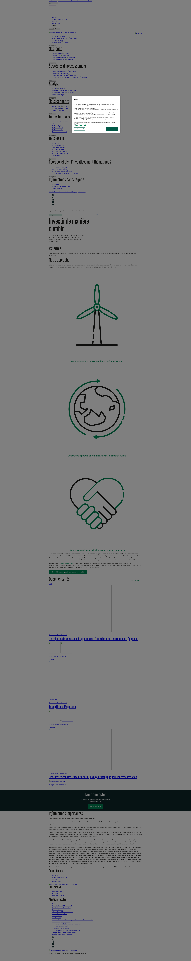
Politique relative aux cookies (79, 124)
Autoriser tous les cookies (112, 128)
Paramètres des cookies (80, 128)
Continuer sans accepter (114, 97)
